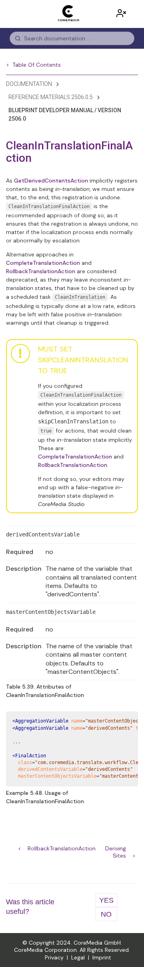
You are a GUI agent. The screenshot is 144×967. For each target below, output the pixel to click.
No (106, 914)
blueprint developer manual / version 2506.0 (64, 114)
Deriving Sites (115, 849)
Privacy (54, 957)
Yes (106, 900)
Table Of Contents (36, 64)
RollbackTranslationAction (62, 848)
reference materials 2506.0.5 (50, 97)
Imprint (101, 957)
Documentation (29, 84)
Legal (78, 957)
